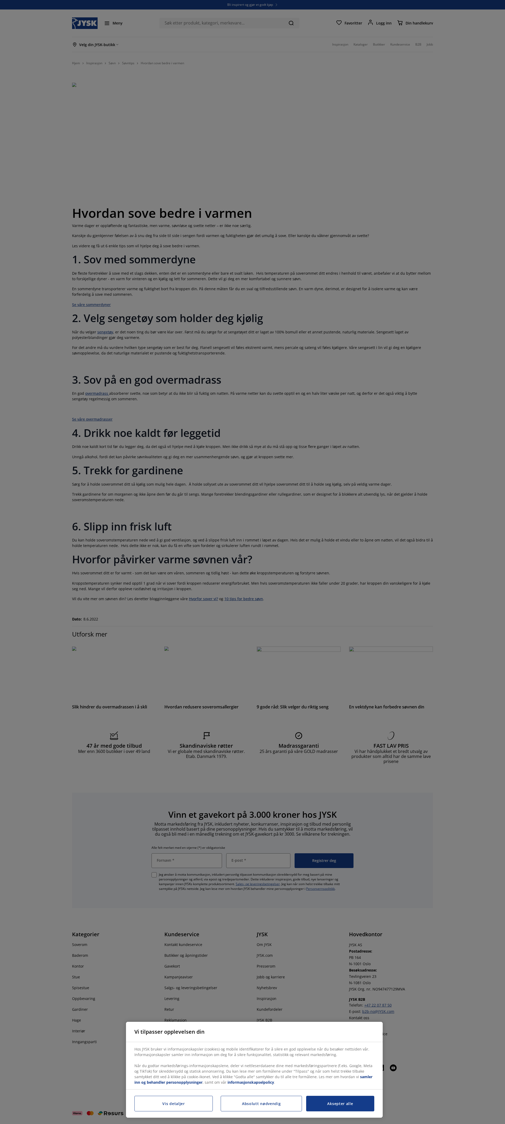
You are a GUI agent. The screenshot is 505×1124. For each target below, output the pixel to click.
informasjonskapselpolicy (251, 1082)
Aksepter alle (340, 1103)
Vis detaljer (173, 1103)
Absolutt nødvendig (261, 1103)
